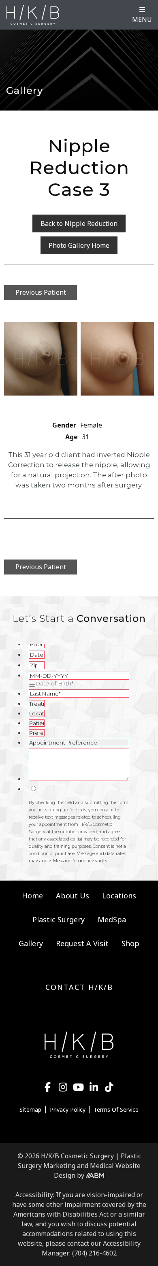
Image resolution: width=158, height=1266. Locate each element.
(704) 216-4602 (94, 1253)
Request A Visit (82, 943)
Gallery (31, 943)
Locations (119, 895)
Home (32, 895)
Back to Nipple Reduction (79, 223)
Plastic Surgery (58, 919)
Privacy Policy (67, 1109)
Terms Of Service (116, 1109)
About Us (72, 895)
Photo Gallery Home (79, 245)
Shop (130, 943)
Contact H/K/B (79, 987)
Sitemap (30, 1109)
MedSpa (112, 919)
